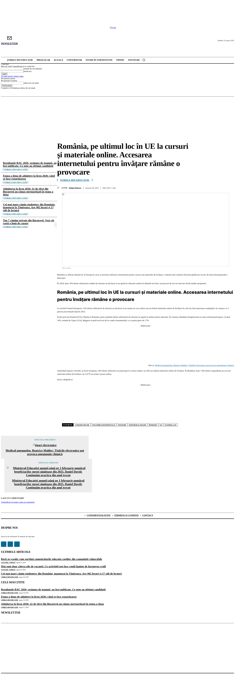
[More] (230, 187)
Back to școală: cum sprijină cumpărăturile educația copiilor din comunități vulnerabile (51, 559)
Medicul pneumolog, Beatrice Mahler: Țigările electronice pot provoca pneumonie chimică (194, 365)
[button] (144, 60)
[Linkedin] (221, 187)
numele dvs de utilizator (33, 69)
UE (161, 425)
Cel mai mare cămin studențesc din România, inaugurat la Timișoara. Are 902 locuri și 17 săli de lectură (29, 207)
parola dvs (28, 71)
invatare (122, 425)
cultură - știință (8, 562)
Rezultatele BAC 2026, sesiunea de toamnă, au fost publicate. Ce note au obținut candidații (30, 164)
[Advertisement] (117, 115)
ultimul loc (171, 425)
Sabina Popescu (75, 188)
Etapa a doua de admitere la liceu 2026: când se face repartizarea (29, 177)
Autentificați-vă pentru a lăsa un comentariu (18, 502)
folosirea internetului (103, 425)
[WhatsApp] (212, 187)
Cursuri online (82, 425)
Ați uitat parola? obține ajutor (12, 76)
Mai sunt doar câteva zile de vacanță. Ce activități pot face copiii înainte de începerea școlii (53, 566)
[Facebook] (186, 187)
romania (153, 425)
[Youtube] (17, 544)
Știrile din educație (15, 169)
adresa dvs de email (31, 83)
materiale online (137, 425)
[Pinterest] (203, 187)
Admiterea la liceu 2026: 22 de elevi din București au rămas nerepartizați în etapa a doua (28, 191)
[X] (194, 187)
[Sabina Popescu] (59, 187)
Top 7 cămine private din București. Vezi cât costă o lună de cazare (28, 222)
